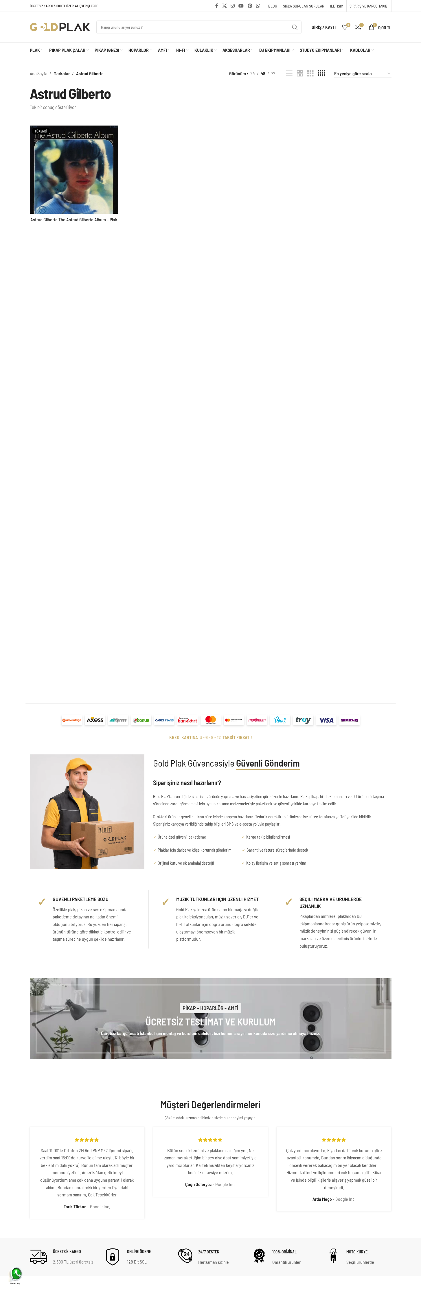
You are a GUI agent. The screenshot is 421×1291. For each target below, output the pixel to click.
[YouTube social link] (241, 5)
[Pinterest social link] (250, 5)
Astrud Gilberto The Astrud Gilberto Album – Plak (73, 219)
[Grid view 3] (310, 73)
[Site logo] (60, 26)
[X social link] (224, 5)
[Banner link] (210, 1018)
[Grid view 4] (321, 73)
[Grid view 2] (300, 73)
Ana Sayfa (38, 73)
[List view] (289, 73)
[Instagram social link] (232, 5)
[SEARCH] (294, 27)
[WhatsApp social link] (258, 5)
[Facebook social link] (216, 5)
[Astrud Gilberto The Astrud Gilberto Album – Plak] (74, 170)
